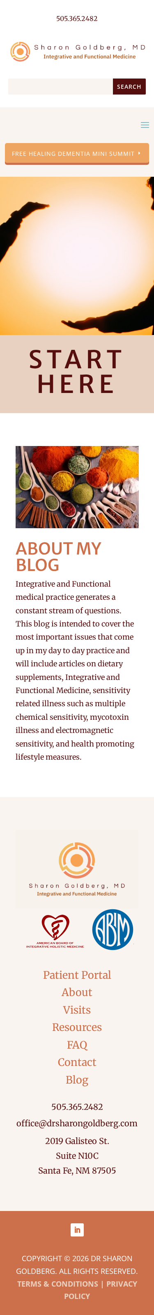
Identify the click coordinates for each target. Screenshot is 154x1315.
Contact (77, 1062)
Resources (77, 1027)
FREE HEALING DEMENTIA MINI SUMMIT (73, 153)
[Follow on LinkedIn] (77, 1229)
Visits (77, 1010)
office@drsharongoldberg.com (77, 1123)
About (77, 992)
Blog (77, 1079)
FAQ (77, 1045)
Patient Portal (77, 975)
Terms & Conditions (57, 1284)
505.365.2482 (77, 1107)
